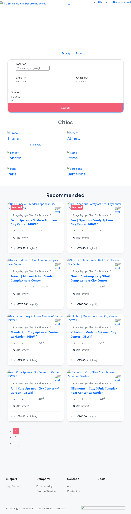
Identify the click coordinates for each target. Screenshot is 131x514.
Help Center (13, 486)
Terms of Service (46, 491)
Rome (72, 158)
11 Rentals (35, 144)
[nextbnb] (57, 210)
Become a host (122, 2)
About (71, 486)
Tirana (13, 138)
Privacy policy (44, 486)
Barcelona (76, 174)
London (15, 158)
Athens (73, 138)
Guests (15, 92)
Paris (12, 174)
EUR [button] (99, 2)
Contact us (73, 491)
